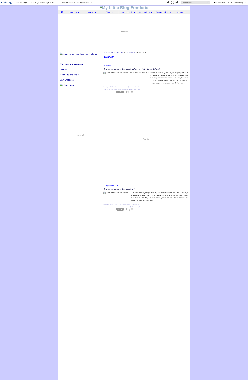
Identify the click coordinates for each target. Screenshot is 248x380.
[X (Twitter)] (172, 2)
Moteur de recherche (69, 75)
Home (62, 11)
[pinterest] (176, 2)
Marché (91, 12)
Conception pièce (162, 12)
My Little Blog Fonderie (113, 52)
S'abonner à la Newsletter (71, 64)
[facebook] (168, 2)
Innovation (73, 12)
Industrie (180, 12)
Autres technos (144, 12)
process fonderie (126, 12)
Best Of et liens (67, 80)
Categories (130, 52)
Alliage (108, 12)
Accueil (63, 69)
